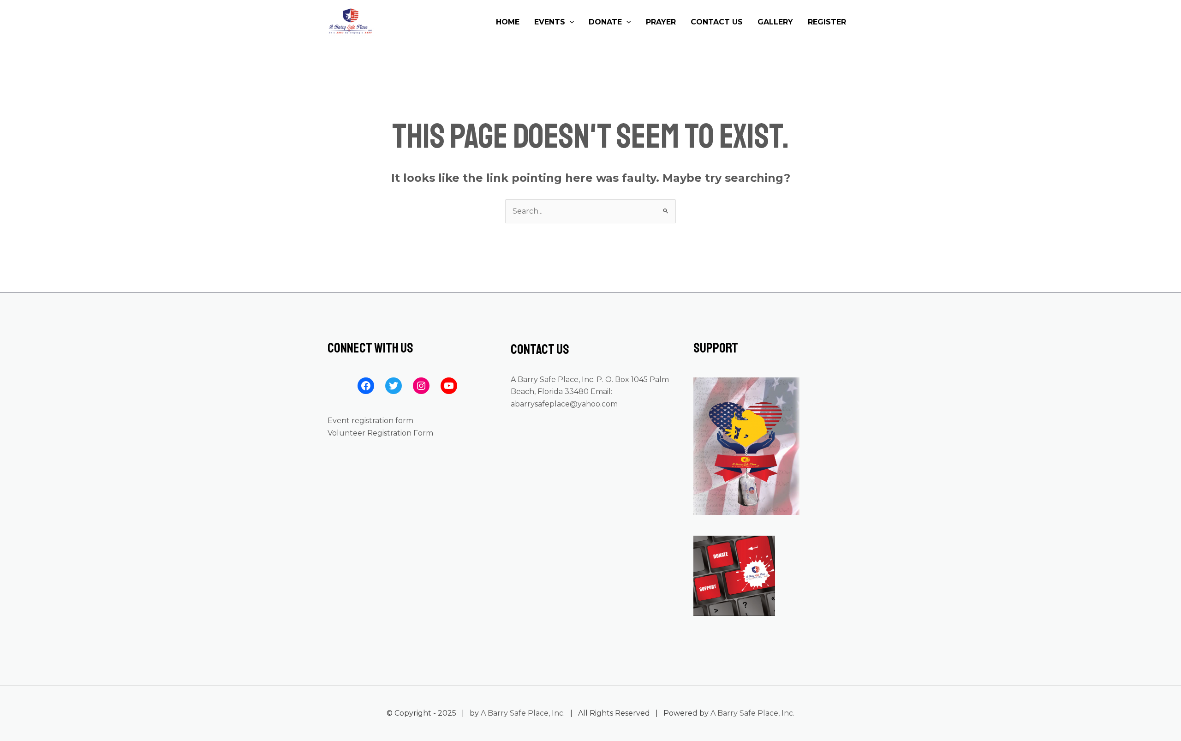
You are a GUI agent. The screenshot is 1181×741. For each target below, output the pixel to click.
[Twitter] (393, 385)
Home (507, 22)
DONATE (605, 22)
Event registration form (370, 420)
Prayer (661, 22)
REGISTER (827, 22)
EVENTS (549, 22)
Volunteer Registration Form (380, 433)
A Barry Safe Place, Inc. (523, 713)
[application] (569, 22)
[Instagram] (421, 385)
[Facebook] (366, 385)
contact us (717, 22)
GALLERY (775, 22)
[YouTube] (449, 385)
